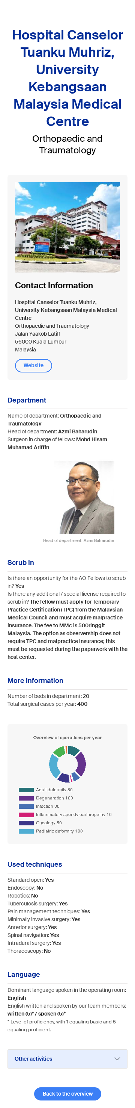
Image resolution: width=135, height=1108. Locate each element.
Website (34, 365)
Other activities (33, 1058)
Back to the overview (68, 1093)
